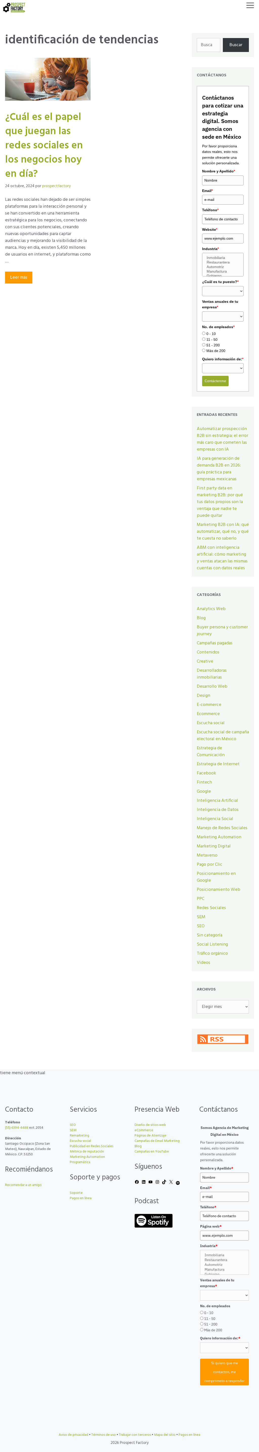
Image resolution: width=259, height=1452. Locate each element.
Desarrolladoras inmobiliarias (212, 674)
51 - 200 (213, 345)
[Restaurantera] (223, 262)
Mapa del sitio (165, 1435)
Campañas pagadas (214, 643)
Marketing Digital (214, 846)
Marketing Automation (219, 837)
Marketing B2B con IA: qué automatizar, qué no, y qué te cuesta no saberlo (223, 531)
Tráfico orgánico (212, 953)
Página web (211, 1226)
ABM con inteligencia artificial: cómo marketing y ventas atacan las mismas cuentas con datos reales (222, 558)
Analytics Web (211, 609)
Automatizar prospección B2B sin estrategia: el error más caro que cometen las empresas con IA (222, 439)
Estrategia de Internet (218, 764)
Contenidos (208, 652)
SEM (201, 917)
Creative (205, 661)
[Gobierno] (223, 276)
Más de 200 (215, 351)
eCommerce (144, 1130)
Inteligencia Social (215, 819)
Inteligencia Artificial (217, 800)
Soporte (76, 1193)
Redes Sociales (211, 908)
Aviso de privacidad (73, 1435)
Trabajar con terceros (135, 1435)
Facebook (206, 773)
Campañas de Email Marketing (157, 1141)
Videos (203, 962)
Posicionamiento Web (218, 889)
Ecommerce (208, 714)
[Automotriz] (223, 267)
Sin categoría (209, 935)
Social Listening (212, 944)
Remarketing (79, 1136)
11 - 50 (212, 340)
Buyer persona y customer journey (222, 631)
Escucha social (211, 723)
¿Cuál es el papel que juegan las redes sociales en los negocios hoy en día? (44, 145)
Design (203, 695)
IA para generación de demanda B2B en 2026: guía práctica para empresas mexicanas (219, 469)
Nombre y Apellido (218, 171)
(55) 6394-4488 (16, 1128)
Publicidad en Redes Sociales (91, 1146)
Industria (210, 249)
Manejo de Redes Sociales (222, 828)
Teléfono (210, 210)
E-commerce (209, 705)
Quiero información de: (222, 359)
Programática (80, 1162)
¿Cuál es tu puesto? (220, 282)
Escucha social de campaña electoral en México (223, 736)
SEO (201, 926)
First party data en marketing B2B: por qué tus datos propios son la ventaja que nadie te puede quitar (220, 502)
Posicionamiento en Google (216, 877)
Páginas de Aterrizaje (150, 1136)
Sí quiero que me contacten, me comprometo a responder (224, 1372)
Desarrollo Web (212, 686)
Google (204, 791)
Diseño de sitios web (150, 1125)
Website (209, 229)
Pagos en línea (81, 1198)
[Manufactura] (223, 271)
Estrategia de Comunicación (211, 752)
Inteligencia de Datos (218, 809)
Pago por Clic (209, 864)
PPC (200, 898)
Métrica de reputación (87, 1152)
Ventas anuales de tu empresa (220, 304)
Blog (201, 618)
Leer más (18, 277)
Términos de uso (103, 1435)
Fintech (204, 782)
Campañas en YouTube (152, 1152)
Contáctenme (215, 381)
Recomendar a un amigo (23, 1185)
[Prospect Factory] (14, 7)
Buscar (235, 45)
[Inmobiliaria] (223, 258)
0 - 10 (211, 334)
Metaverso (207, 855)
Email (207, 191)
